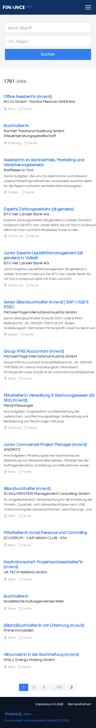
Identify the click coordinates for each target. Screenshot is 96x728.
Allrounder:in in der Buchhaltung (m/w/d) (41, 654)
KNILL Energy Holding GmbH (29, 660)
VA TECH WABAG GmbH (25, 572)
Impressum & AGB (49, 704)
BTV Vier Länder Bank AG (26, 214)
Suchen (48, 54)
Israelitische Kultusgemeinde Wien (34, 601)
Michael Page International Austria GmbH (40, 312)
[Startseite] (17, 7)
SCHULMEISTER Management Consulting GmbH (47, 494)
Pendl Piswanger (18, 405)
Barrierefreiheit (79, 704)
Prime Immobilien (19, 630)
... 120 (57, 687)
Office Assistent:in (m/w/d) (28, 96)
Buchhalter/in (16, 126)
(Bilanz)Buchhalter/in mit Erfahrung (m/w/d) (44, 625)
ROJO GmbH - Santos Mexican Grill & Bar (40, 102)
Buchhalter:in (16, 596)
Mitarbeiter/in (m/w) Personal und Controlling (45, 533)
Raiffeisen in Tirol (18, 170)
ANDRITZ (12, 449)
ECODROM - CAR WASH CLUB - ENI (35, 538)
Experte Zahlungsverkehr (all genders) (39, 209)
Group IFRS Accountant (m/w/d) (34, 351)
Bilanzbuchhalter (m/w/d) (27, 488)
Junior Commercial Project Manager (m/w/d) (45, 444)
